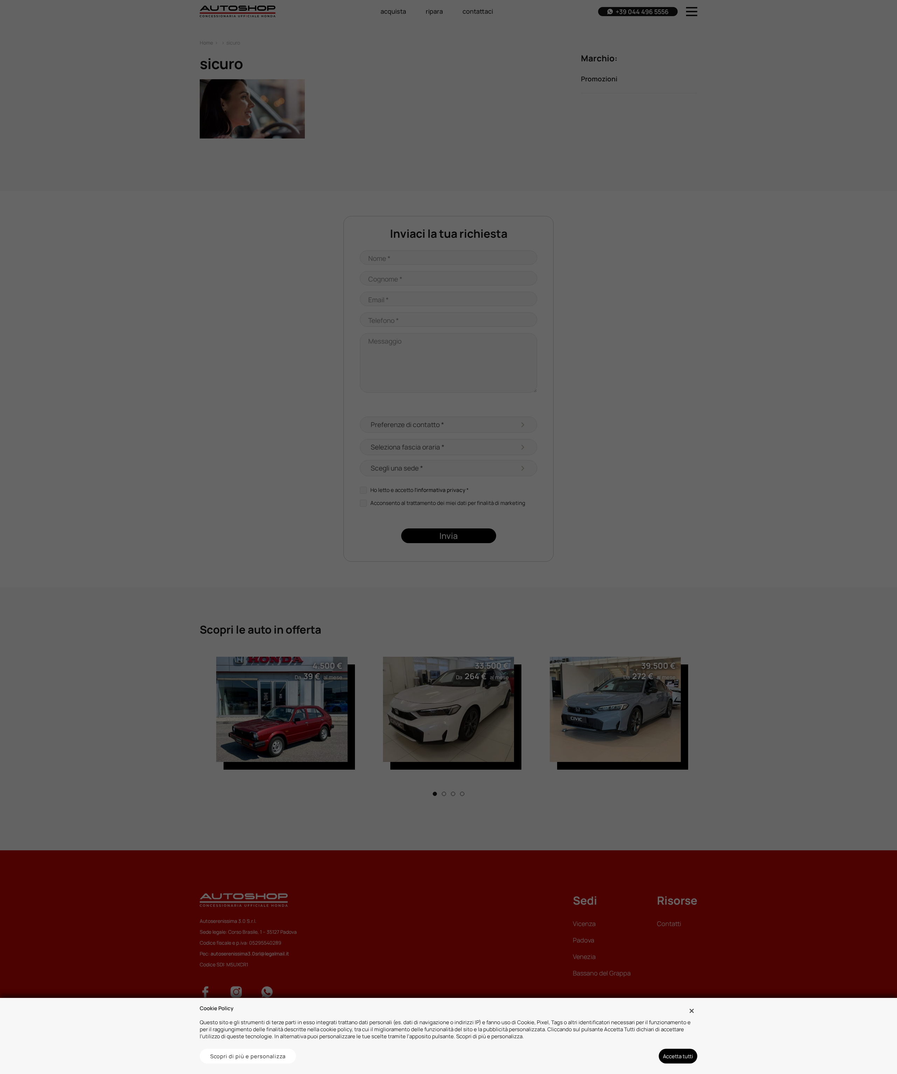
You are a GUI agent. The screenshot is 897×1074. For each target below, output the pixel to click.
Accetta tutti (678, 1056)
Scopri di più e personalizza (248, 1056)
